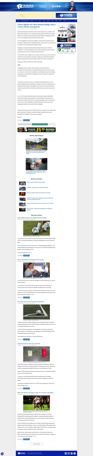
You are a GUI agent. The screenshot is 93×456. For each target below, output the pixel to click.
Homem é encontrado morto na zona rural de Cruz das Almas (40, 203)
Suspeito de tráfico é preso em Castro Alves (28, 343)
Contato (31, 1)
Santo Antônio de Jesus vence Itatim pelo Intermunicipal (32, 218)
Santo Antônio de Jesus (25, 20)
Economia (48, 20)
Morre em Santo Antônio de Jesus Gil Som (36, 182)
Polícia (44, 20)
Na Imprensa (27, 1)
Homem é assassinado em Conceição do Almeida (37, 187)
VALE (36, 20)
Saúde (52, 20)
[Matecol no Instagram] (36, 129)
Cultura (56, 20)
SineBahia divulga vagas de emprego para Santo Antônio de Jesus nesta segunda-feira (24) (40, 198)
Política (39, 20)
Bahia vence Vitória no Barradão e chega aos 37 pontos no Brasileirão (35, 392)
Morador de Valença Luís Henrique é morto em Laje (30, 259)
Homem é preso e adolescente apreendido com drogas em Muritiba (39, 209)
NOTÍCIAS (26, 219)
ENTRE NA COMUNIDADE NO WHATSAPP (40, 124)
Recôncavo (32, 20)
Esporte (60, 20)
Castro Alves (26, 345)
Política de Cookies (45, 1)
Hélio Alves (23, 1)
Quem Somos (18, 1)
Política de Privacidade (37, 1)
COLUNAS (64, 20)
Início (28, 452)
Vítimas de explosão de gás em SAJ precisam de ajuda (38, 192)
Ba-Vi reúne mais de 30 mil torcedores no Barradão (30, 301)
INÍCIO (18, 20)
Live (69, 20)
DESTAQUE (26, 261)
